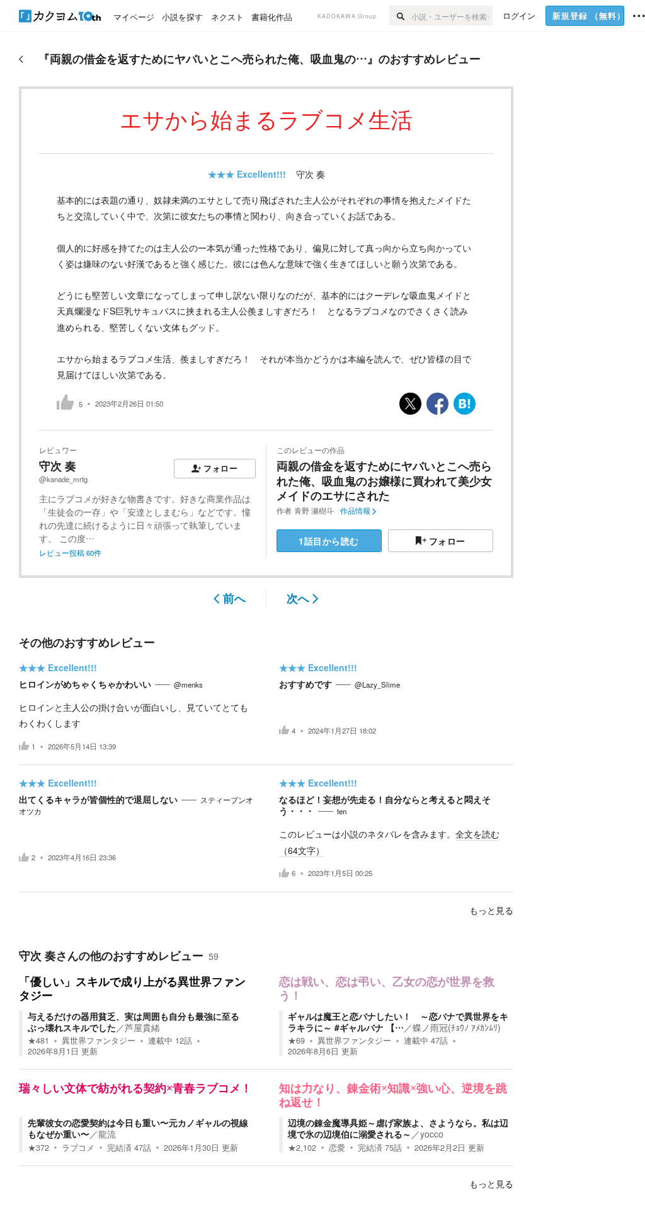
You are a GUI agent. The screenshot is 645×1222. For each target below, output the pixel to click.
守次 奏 (310, 174)
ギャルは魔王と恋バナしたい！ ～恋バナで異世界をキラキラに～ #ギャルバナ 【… (398, 1022)
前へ (234, 598)
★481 (38, 1040)
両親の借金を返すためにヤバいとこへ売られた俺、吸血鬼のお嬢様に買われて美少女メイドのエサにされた (384, 481)
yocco (431, 1133)
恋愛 (337, 1147)
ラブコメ (78, 1147)
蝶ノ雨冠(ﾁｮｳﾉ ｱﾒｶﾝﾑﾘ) (457, 1027)
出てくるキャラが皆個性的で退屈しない (98, 799)
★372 (38, 1148)
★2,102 (302, 1148)
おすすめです (305, 683)
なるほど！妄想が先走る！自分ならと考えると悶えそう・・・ (385, 805)
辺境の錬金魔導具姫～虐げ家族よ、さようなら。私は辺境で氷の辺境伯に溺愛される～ (398, 1128)
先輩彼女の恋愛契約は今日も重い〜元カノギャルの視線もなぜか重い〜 (138, 1128)
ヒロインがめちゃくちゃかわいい (85, 683)
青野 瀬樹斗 (314, 510)
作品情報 (355, 510)
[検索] (400, 16)
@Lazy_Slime (377, 684)
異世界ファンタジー (98, 1040)
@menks (188, 684)
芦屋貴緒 (142, 1027)
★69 (296, 1040)
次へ (298, 598)
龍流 (107, 1133)
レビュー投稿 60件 (70, 553)
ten (341, 811)
